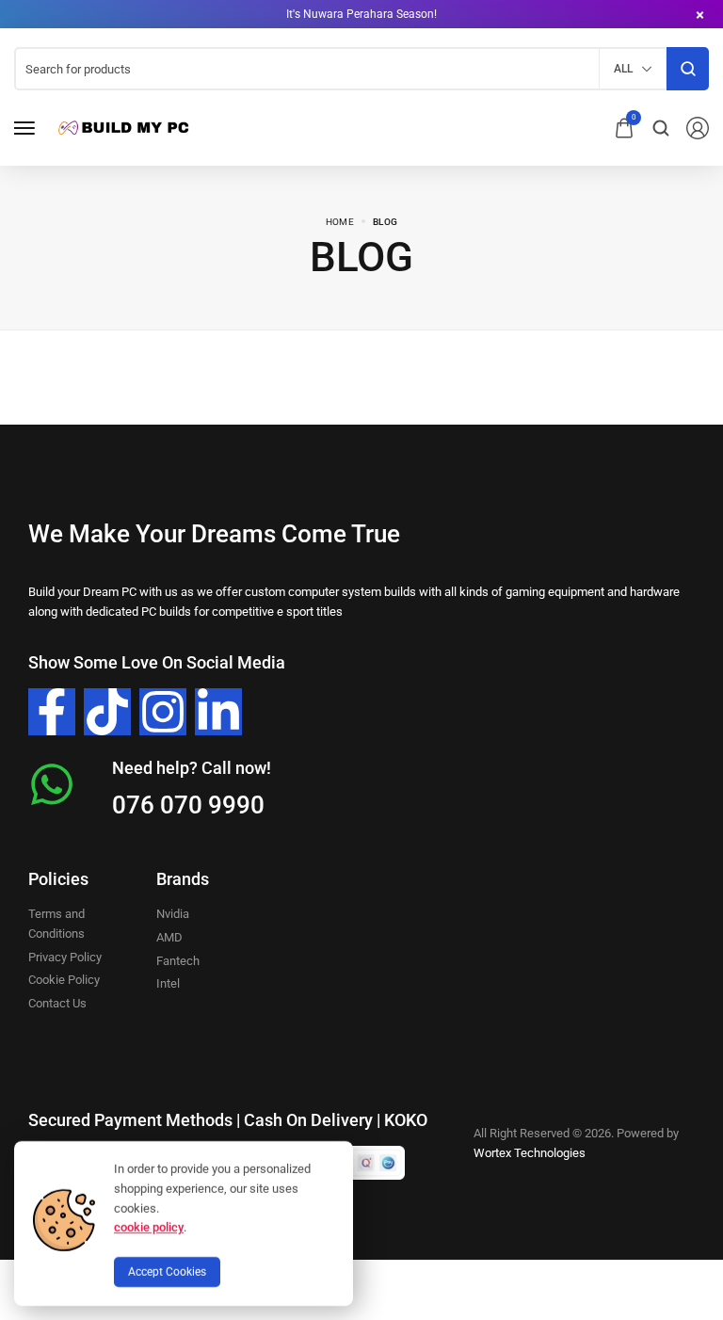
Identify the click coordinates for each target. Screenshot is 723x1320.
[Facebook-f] (51, 711)
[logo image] (121, 127)
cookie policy (149, 1227)
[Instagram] (162, 711)
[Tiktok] (107, 711)
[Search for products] (688, 68)
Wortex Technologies (530, 1153)
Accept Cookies (167, 1272)
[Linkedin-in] (218, 711)
